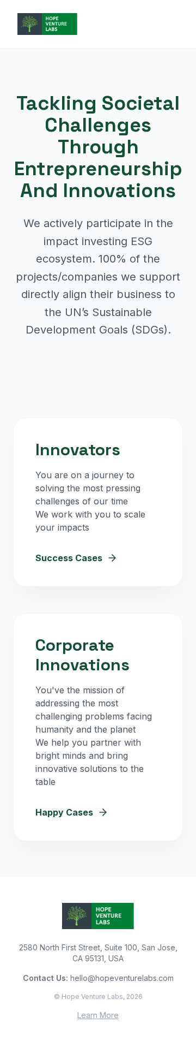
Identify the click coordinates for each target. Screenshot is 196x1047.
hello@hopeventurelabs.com (122, 978)
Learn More (98, 1015)
